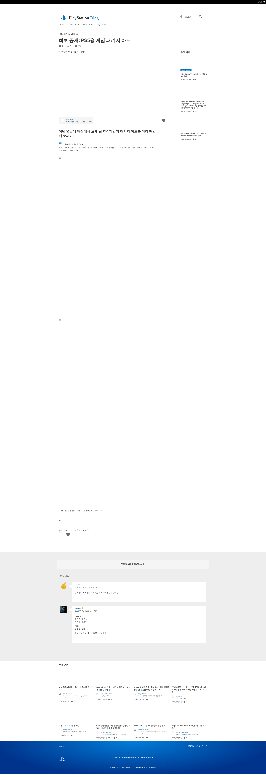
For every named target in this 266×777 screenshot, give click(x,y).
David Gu (179, 696)
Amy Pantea (142, 694)
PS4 (71, 25)
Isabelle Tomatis (106, 732)
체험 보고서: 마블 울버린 (69, 725)
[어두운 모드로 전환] (181, 16)
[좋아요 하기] (194, 79)
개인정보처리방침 (125, 767)
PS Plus (91, 25)
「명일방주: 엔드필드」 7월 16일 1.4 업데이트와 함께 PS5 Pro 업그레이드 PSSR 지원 (188, 689)
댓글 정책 (152, 767)
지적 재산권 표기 (140, 767)
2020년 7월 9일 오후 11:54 (86, 587)
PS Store (84, 25)
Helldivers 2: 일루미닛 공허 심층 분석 (149, 725)
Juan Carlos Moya (106, 694)
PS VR (77, 25)
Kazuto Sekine (67, 694)
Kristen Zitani (67, 729)
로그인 (188, 17)
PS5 (67, 25)
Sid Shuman (70, 119)
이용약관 (113, 767)
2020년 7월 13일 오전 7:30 (86, 611)
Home (62, 25)
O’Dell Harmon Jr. (182, 732)
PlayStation (84, 17)
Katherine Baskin (143, 729)
